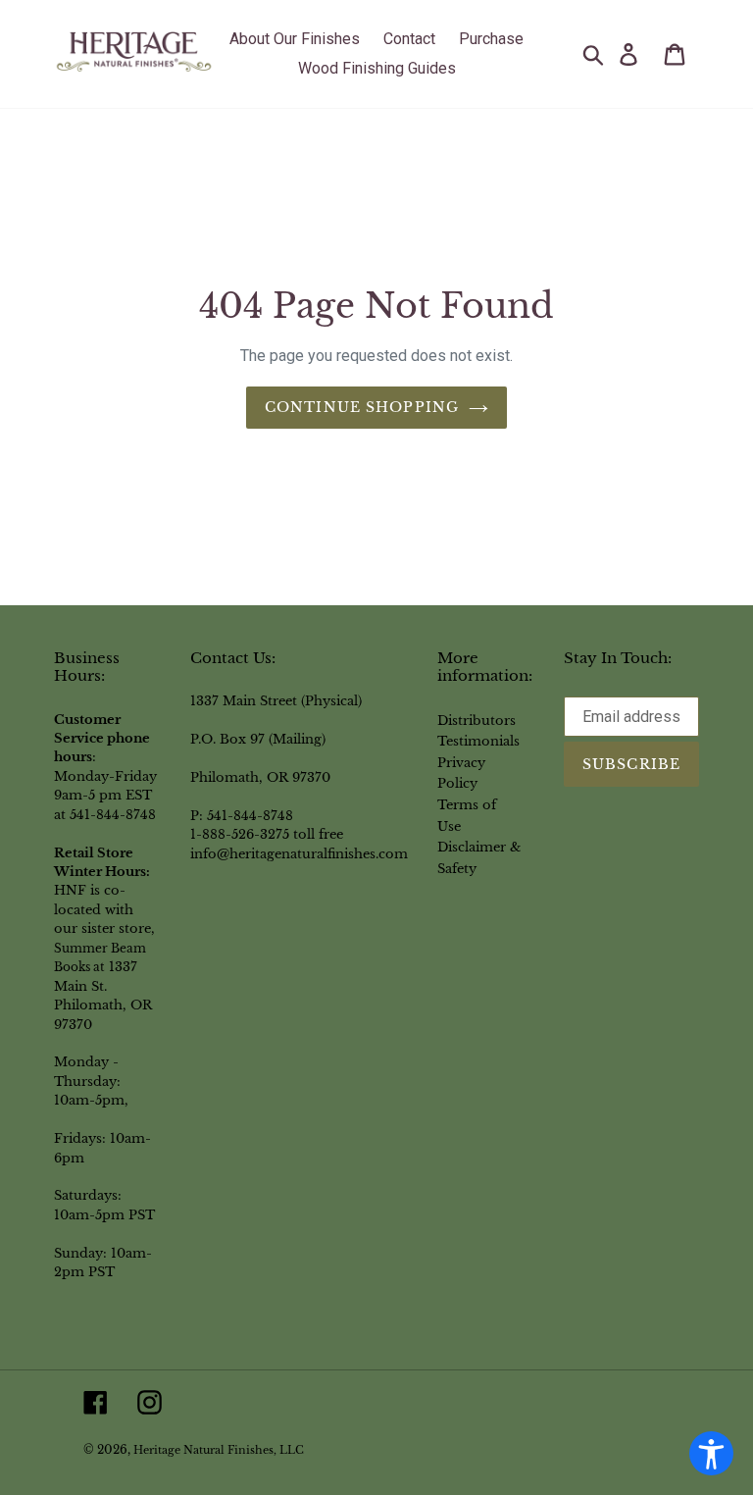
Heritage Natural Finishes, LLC (218, 1450)
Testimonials (478, 740)
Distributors (476, 720)
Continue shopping (362, 407)
